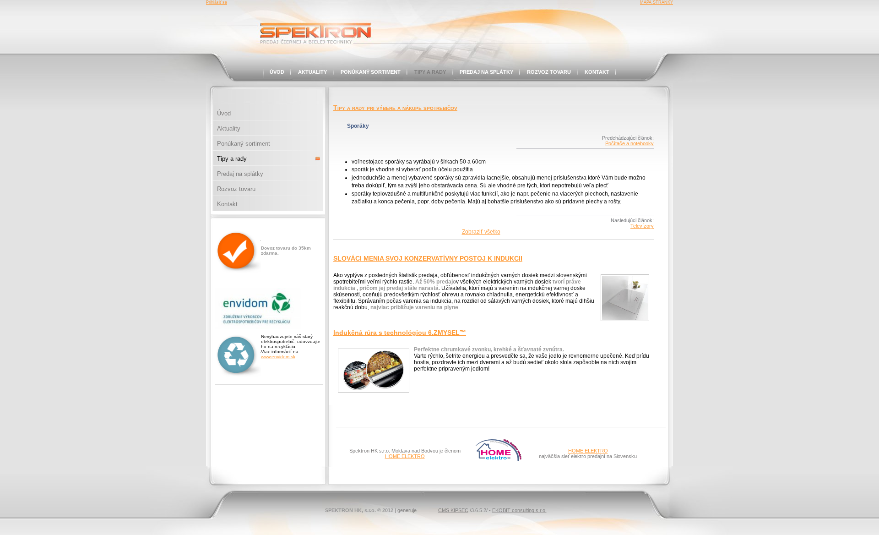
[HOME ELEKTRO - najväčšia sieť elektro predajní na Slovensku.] (498, 459)
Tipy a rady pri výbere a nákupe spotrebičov (395, 107)
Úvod (277, 72)
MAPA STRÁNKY (656, 2)
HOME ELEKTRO (405, 456)
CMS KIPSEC (453, 510)
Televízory (642, 226)
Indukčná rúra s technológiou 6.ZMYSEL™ (399, 332)
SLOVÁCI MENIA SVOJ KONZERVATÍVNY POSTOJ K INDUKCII (427, 258)
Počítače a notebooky (629, 143)
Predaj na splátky (486, 72)
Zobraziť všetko (481, 232)
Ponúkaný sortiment (371, 72)
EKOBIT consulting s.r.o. (519, 510)
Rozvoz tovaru (549, 72)
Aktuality (312, 72)
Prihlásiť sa (216, 2)
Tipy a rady (430, 72)
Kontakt (597, 72)
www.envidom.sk (278, 356)
